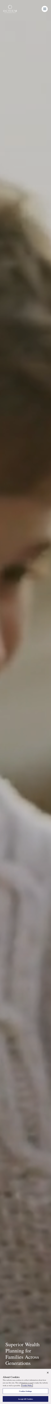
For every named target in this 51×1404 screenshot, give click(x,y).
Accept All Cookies (25, 1399)
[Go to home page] (10, 9)
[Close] (48, 1373)
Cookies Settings (25, 1391)
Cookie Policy (27, 1385)
